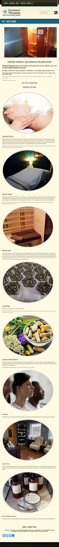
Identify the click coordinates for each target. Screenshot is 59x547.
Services (6, 3)
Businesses (12, 3)
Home (3, 21)
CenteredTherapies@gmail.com (39, 73)
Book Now (23, 3)
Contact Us (30, 3)
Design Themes (29, 544)
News (18, 3)
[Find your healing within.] (11, 16)
